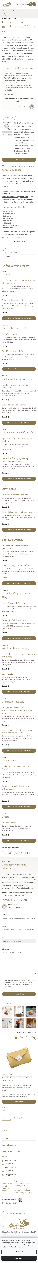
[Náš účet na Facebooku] (28, 1038)
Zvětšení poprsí (9, 823)
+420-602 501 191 (10, 1161)
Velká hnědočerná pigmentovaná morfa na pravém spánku (17, 731)
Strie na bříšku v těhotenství (15, 495)
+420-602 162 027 (11, 1203)
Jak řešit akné (8, 674)
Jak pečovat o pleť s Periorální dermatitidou (15, 547)
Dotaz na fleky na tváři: (12, 300)
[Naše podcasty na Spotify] (34, 1038)
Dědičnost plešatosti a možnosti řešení (16, 767)
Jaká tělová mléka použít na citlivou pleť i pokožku (18, 281)
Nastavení (19, 1252)
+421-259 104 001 (10, 1168)
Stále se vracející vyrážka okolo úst (18, 565)
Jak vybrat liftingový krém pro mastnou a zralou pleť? (16, 459)
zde (22, 1247)
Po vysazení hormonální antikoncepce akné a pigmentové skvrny (17, 710)
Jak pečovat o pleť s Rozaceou (15, 603)
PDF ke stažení (19, 159)
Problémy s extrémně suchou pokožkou (15, 386)
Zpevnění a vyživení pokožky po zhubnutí (17, 440)
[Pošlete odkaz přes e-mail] (10, 853)
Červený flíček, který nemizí (15, 620)
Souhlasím (19, 1258)
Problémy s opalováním (12, 351)
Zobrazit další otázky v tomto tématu (19, 318)
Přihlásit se (19, 1102)
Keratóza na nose (9, 334)
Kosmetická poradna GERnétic (15, 1213)
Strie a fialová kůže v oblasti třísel (17, 512)
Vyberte (8, 257)
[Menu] (34, 4)
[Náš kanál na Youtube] (16, 1038)
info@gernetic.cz (10, 1175)
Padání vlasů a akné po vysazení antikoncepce (16, 787)
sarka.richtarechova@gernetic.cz (15, 196)
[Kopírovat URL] (4, 853)
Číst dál (4, 295)
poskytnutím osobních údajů (27, 980)
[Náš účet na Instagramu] (22, 1038)
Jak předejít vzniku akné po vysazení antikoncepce (19, 655)
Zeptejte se (9, 117)
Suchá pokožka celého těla (14, 405)
